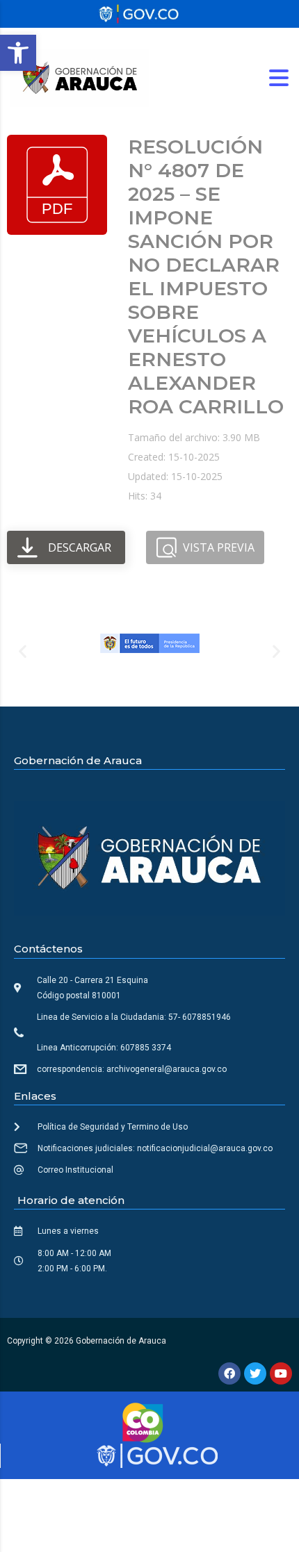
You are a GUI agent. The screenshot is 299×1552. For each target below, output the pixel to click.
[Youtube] (281, 1373)
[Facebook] (229, 1373)
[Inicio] (80, 77)
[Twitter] (255, 1373)
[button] (18, 53)
